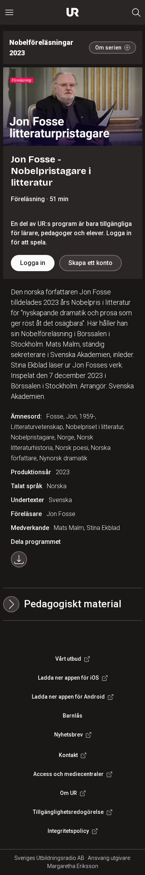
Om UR (68, 793)
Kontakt (68, 755)
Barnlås (72, 716)
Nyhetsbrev (68, 734)
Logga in (32, 263)
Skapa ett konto (90, 263)
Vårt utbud (68, 659)
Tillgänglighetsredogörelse (68, 812)
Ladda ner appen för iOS (68, 678)
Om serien (108, 47)
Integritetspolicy (68, 831)
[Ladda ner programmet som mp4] (19, 559)
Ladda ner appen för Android (68, 697)
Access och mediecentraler (68, 774)
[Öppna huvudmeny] (9, 12)
